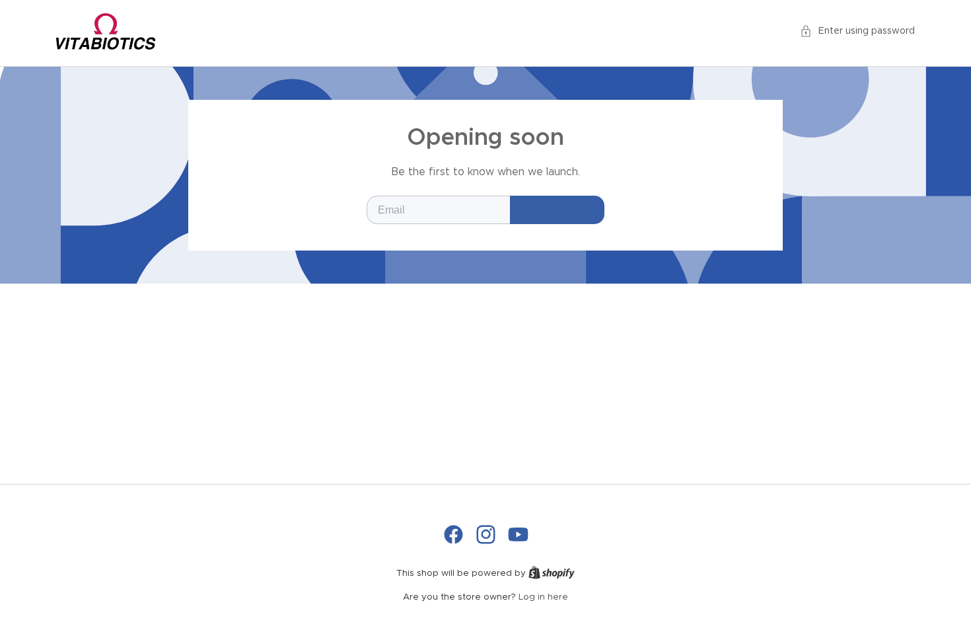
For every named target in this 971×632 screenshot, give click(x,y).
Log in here (543, 597)
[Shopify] (551, 573)
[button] (857, 31)
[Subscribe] (557, 210)
